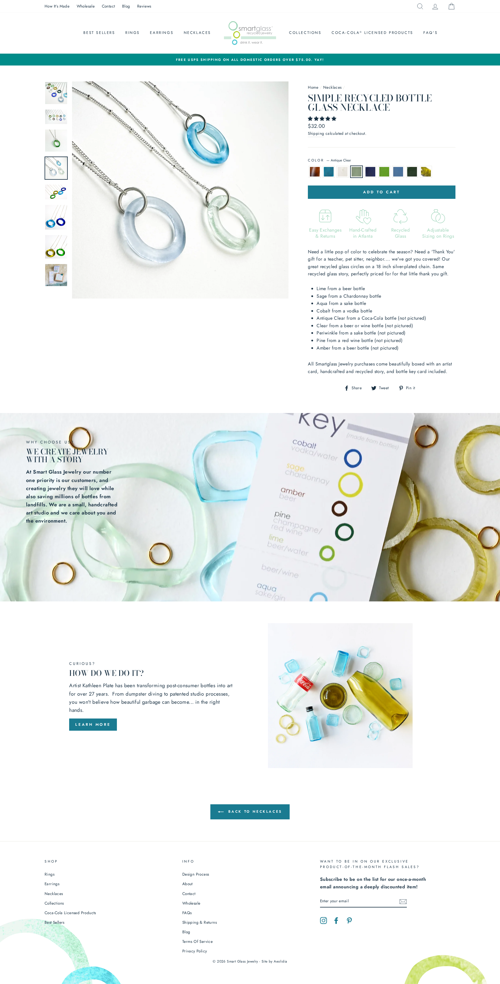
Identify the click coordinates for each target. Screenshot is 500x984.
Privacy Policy (194, 951)
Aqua (328, 172)
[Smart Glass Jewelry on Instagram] (323, 920)
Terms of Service (197, 941)
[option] (250, 60)
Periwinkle (398, 172)
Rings (132, 32)
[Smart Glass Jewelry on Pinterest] (349, 920)
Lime (384, 172)
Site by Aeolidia (274, 961)
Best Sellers (99, 32)
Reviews (144, 6)
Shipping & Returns (199, 922)
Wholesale (86, 6)
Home (313, 87)
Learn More (93, 724)
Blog (126, 6)
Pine (412, 172)
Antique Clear (356, 172)
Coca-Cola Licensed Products (372, 32)
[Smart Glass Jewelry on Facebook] (336, 920)
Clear (342, 172)
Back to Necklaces (254, 811)
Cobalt (370, 172)
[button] (323, 118)
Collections (305, 32)
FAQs (187, 913)
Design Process (195, 874)
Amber (315, 172)
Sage (426, 172)
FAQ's (430, 32)
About (187, 884)
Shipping (316, 133)
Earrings (161, 32)
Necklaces (197, 32)
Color (329, 160)
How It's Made (57, 6)
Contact (108, 6)
